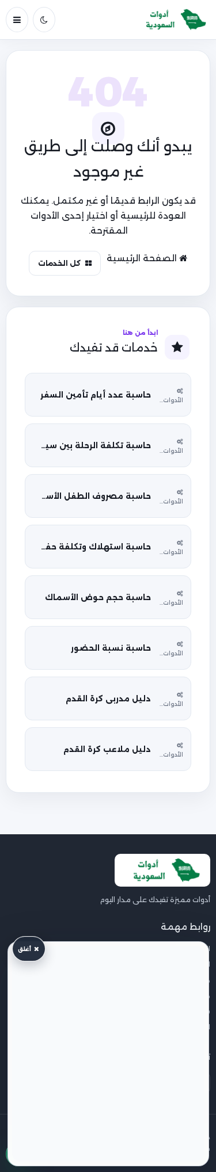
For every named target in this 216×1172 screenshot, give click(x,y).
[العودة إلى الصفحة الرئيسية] (172, 19)
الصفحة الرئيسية (143, 258)
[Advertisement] (108, 1054)
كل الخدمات (59, 263)
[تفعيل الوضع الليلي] (44, 19)
